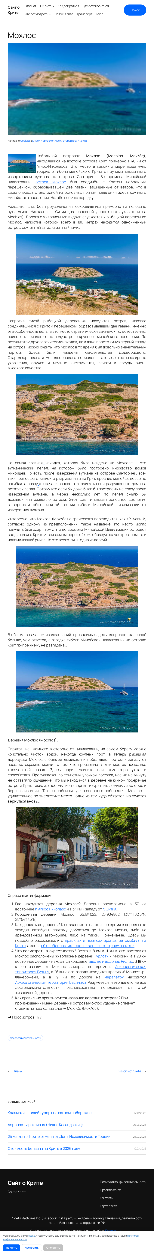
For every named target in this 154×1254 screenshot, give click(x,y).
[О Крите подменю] (53, 6)
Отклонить (53, 1247)
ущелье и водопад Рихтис (110, 961)
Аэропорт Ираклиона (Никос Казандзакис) (45, 1125)
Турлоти (101, 956)
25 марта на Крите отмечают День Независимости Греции (59, 1136)
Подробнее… (114, 1231)
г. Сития (109, 909)
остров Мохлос (50, 181)
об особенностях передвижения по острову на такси (87, 945)
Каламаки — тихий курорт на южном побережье (50, 1113)
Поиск (135, 10)
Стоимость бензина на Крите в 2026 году (44, 1148)
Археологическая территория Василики (50, 982)
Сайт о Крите (13, 10)
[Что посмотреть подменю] (50, 14)
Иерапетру (114, 977)
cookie (31, 1235)
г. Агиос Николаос (50, 909)
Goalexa (25, 140)
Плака (17, 1071)
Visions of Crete (130, 1071)
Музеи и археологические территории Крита (59, 140)
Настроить (32, 1247)
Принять (11, 1247)
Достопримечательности (25, 1038)
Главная (30, 6)
